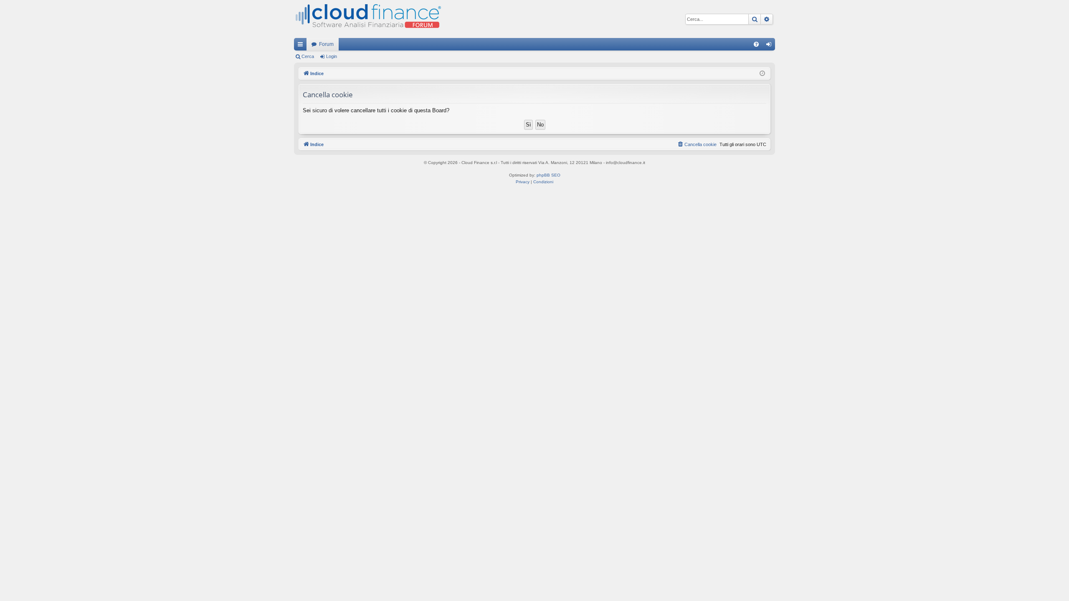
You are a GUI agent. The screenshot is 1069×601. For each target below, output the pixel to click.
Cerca (307, 56)
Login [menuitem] (770, 46)
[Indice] (367, 19)
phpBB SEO (548, 175)
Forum (326, 44)
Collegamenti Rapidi (302, 46)
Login (331, 56)
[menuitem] (756, 44)
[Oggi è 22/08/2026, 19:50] (762, 73)
